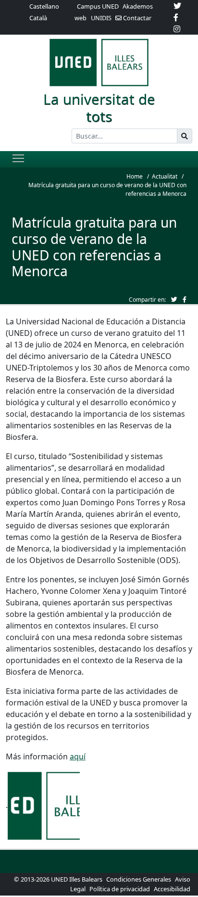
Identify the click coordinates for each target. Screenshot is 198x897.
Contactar (136, 17)
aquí (78, 756)
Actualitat (164, 176)
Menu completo (18, 158)
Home (134, 176)
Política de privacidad (119, 888)
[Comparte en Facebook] (184, 299)
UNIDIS (101, 17)
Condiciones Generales (139, 879)
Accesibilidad (172, 888)
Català (38, 17)
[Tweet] (174, 299)
